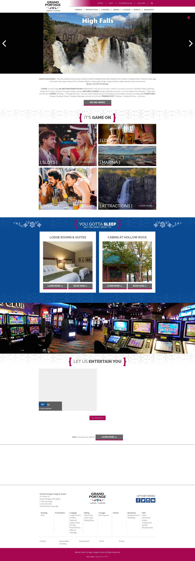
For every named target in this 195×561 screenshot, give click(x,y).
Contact (43, 541)
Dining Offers (89, 520)
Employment (84, 541)
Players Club (125, 3)
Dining (116, 10)
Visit (111, 3)
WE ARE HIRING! (97, 102)
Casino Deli (88, 518)
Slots (43, 515)
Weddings (131, 518)
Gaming (78, 10)
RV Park (73, 525)
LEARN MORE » (87, 162)
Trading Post (147, 523)
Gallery (141, 3)
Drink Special (104, 515)
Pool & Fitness (75, 528)
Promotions (92, 10)
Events (137, 10)
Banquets (149, 10)
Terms (101, 541)
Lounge (126, 10)
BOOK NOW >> (80, 286)
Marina (144, 520)
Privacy (121, 541)
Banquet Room (134, 515)
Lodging (105, 10)
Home (100, 3)
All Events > (98, 418)
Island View (88, 515)
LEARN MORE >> (55, 286)
